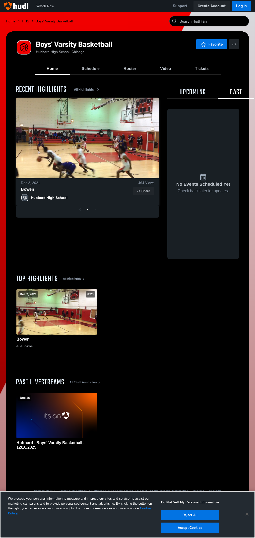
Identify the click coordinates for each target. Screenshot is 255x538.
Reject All (190, 515)
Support (180, 5)
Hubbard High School (49, 198)
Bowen (27, 189)
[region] (127, 514)
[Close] (247, 514)
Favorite (215, 44)
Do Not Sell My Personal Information (190, 502)
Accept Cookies (190, 528)
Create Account (212, 5)
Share (145, 191)
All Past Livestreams (83, 382)
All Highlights (84, 89)
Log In (241, 5)
